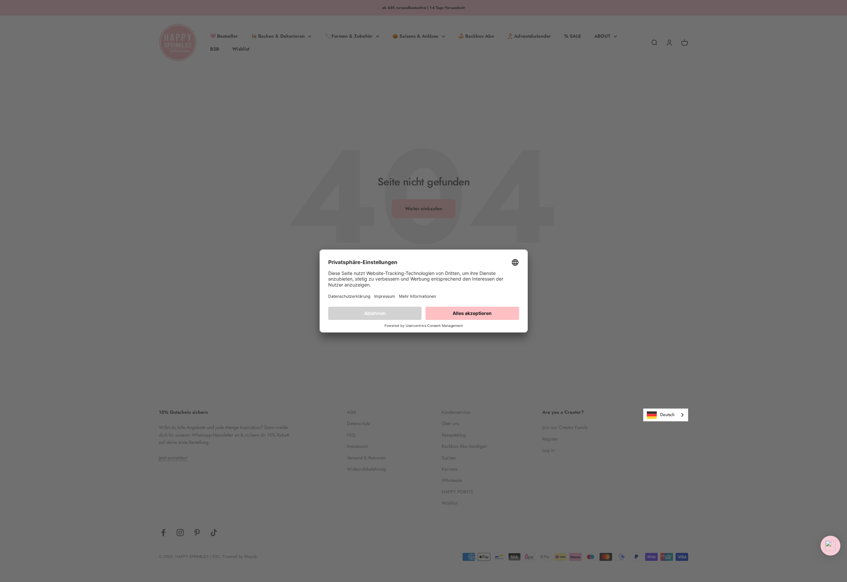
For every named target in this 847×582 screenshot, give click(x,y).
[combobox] (665, 414)
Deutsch (667, 414)
